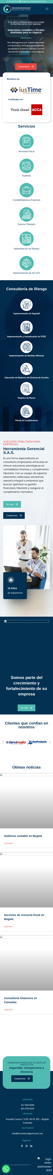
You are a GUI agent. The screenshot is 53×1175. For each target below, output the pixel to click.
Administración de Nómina (26, 249)
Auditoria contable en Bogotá (23, 835)
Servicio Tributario (26, 224)
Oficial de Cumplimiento (26, 420)
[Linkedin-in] (31, 1146)
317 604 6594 (27, 1105)
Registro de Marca (26, 398)
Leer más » (9, 843)
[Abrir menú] (47, 8)
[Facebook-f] (22, 1146)
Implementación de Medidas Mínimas (26, 355)
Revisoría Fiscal (26, 151)
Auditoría (26, 176)
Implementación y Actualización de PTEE (26, 336)
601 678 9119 (27, 1108)
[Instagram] (26, 1146)
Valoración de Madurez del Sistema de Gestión (26, 377)
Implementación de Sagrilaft (26, 313)
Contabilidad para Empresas (26, 200)
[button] (3, 742)
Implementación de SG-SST (26, 273)
